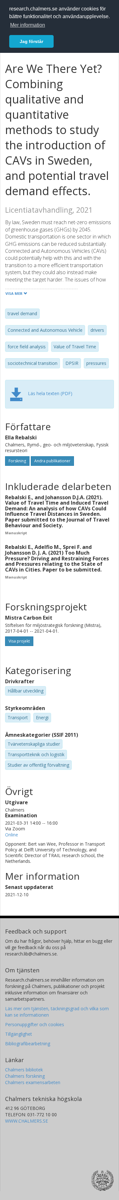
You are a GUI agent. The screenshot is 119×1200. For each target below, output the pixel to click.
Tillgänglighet (18, 1034)
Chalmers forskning (25, 1076)
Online (11, 835)
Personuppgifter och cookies (34, 1024)
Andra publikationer (52, 461)
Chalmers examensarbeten (32, 1082)
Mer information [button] (27, 25)
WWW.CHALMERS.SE (26, 1121)
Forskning (17, 461)
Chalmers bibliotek (24, 1070)
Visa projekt (19, 641)
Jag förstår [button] (31, 41)
